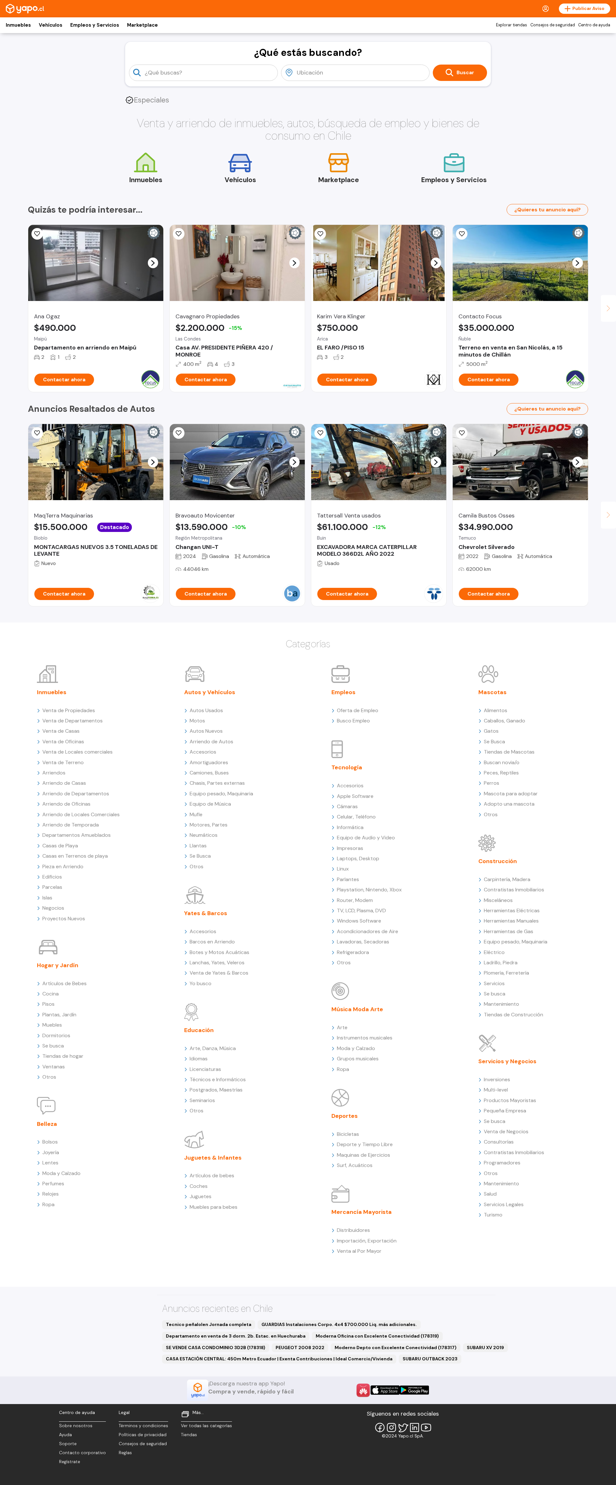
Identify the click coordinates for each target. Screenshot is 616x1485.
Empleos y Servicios (94, 25)
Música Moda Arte (357, 1009)
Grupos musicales (358, 1058)
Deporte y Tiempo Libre (365, 1144)
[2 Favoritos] (178, 433)
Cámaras (347, 806)
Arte (342, 1027)
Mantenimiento (501, 1004)
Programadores (502, 1162)
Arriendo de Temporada (70, 824)
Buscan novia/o (501, 762)
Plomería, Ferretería (506, 972)
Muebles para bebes (213, 1207)
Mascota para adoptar (511, 793)
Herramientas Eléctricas (512, 910)
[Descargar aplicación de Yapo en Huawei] (363, 1390)
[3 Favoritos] (320, 234)
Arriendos (53, 772)
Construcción (497, 861)
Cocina (50, 993)
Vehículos (50, 25)
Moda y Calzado (61, 1173)
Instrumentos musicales (364, 1037)
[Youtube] (426, 1427)
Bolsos (50, 1141)
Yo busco (200, 983)
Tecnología (346, 767)
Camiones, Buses (209, 772)
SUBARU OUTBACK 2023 (430, 1359)
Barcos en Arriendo (212, 941)
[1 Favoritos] (461, 234)
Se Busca (200, 856)
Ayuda (65, 1434)
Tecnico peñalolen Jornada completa (208, 1324)
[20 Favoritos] (37, 234)
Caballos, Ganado (504, 720)
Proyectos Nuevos (63, 918)
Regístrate (69, 1461)
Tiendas (189, 1434)
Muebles (52, 1024)
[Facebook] (380, 1427)
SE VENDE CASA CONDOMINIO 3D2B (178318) (215, 1347)
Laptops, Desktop (358, 858)
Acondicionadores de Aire (367, 931)
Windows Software (359, 920)
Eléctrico (494, 952)
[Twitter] (403, 1427)
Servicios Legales (504, 1204)
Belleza (47, 1124)
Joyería (50, 1152)
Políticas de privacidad (143, 1434)
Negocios (53, 908)
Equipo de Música (210, 803)
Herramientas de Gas (508, 931)
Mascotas (492, 692)
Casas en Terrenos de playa (75, 856)
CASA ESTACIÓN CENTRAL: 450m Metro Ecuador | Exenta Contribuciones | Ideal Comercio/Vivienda (279, 1359)
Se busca (53, 1045)
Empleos (343, 692)
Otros (49, 1077)
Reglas (125, 1452)
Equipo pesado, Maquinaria (221, 793)
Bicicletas (348, 1134)
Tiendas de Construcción (513, 1014)
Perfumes (53, 1183)
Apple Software (355, 796)
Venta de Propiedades (68, 710)
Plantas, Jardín (59, 1014)
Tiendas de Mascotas (509, 751)
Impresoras (350, 848)
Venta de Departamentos (72, 720)
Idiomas (199, 1058)
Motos (197, 720)
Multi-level (496, 1089)
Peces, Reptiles (501, 772)
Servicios (494, 983)
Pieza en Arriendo (62, 866)
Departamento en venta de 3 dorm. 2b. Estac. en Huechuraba (235, 1336)
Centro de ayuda (594, 25)
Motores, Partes (208, 824)
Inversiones (497, 1079)
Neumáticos (204, 835)
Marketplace (142, 25)
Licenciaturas (205, 1069)
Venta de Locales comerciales (77, 751)
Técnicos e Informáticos (218, 1079)
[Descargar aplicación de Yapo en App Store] (385, 1390)
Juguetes (200, 1196)
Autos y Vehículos (209, 692)
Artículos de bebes (212, 1175)
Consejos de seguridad (552, 25)
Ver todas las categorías (206, 1425)
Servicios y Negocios (507, 1061)
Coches (199, 1186)
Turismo (493, 1214)
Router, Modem (355, 900)
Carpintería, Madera (507, 879)
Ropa (48, 1204)
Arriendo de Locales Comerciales (81, 814)
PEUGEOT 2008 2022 (300, 1347)
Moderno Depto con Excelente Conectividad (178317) (396, 1347)
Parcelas (52, 887)
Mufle (196, 814)
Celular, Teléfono (356, 816)
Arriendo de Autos (211, 741)
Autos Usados (206, 710)
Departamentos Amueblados (76, 835)
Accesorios (203, 751)
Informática (350, 827)
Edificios (52, 876)
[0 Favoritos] (178, 234)
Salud (490, 1193)
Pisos (48, 1004)
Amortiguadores (209, 762)
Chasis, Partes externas (217, 783)
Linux (343, 868)
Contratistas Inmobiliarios (514, 889)
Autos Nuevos (206, 731)
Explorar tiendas (511, 25)
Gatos (491, 731)
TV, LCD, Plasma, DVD (361, 910)
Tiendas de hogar (62, 1056)
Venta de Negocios (506, 1131)
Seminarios (202, 1100)
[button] (153, 263)
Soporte (68, 1443)
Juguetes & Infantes (213, 1158)
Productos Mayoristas (510, 1100)
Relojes (50, 1193)
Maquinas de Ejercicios (363, 1155)
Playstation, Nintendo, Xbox (369, 889)
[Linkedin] (414, 1427)
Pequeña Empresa (505, 1110)
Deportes (344, 1116)
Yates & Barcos (205, 913)
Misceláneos (498, 900)
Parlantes (348, 879)
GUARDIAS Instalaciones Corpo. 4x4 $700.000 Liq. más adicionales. (339, 1324)
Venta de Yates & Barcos (219, 972)
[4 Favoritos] (37, 433)
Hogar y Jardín (57, 965)
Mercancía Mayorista (361, 1212)
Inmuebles (18, 25)
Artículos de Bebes (64, 983)
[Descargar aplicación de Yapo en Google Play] (414, 1390)
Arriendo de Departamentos (75, 793)
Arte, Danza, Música (213, 1048)
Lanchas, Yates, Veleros (217, 962)
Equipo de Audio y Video (366, 837)
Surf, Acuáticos (354, 1165)
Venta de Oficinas (63, 741)
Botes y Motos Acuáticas (219, 952)
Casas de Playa (60, 845)
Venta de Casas (61, 731)
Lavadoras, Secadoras (363, 941)
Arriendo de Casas (64, 783)
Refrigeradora (353, 952)
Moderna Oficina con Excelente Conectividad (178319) (377, 1336)
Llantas (198, 845)
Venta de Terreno (63, 762)
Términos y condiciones (143, 1425)
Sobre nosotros (75, 1425)
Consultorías (499, 1141)
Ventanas (53, 1066)
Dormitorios (56, 1035)
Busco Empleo (353, 720)
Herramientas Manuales (511, 920)
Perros (491, 783)
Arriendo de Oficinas (66, 803)
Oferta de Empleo (357, 710)
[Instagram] (391, 1427)
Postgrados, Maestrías (216, 1089)
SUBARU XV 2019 (485, 1347)
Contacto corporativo (82, 1452)
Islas (47, 897)
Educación (199, 1030)
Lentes (50, 1162)
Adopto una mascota (509, 803)
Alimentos (495, 710)
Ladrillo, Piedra (501, 962)
